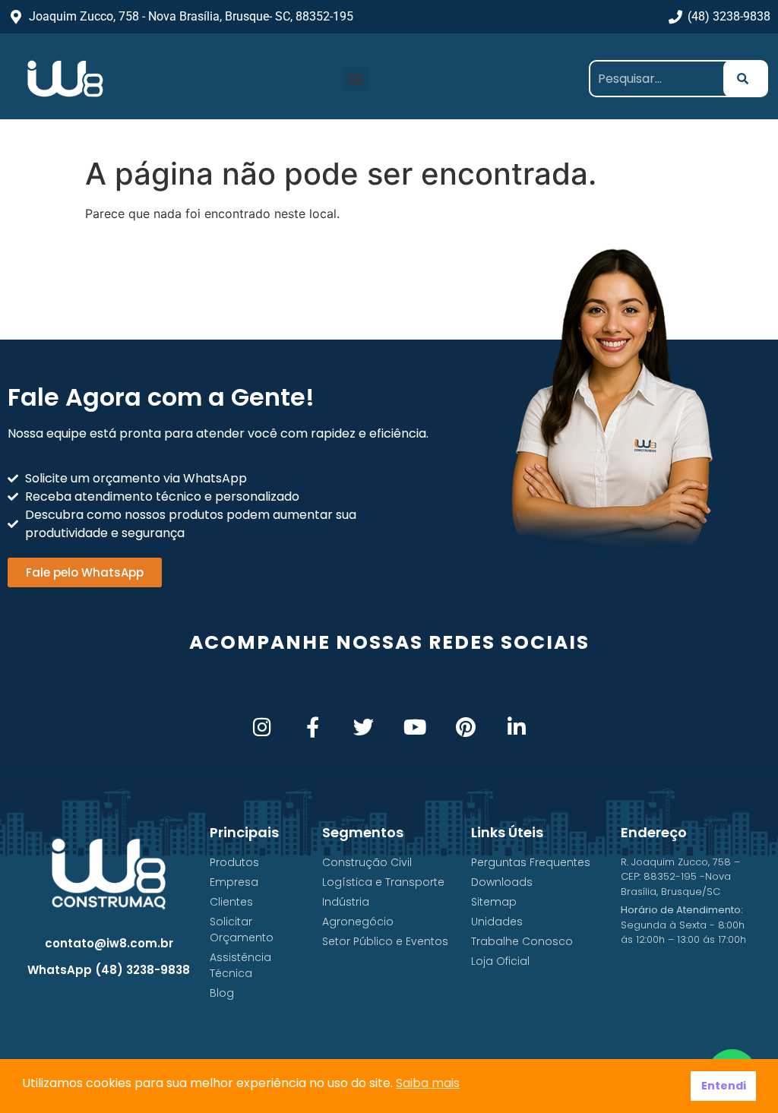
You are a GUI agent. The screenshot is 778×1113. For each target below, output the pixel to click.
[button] (355, 78)
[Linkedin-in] (516, 726)
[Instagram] (261, 726)
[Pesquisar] (745, 78)
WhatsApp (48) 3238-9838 (108, 970)
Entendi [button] (723, 1085)
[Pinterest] (465, 726)
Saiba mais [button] (428, 1083)
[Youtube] (414, 726)
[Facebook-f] (312, 726)
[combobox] (662, 78)
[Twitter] (363, 726)
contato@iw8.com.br (109, 943)
